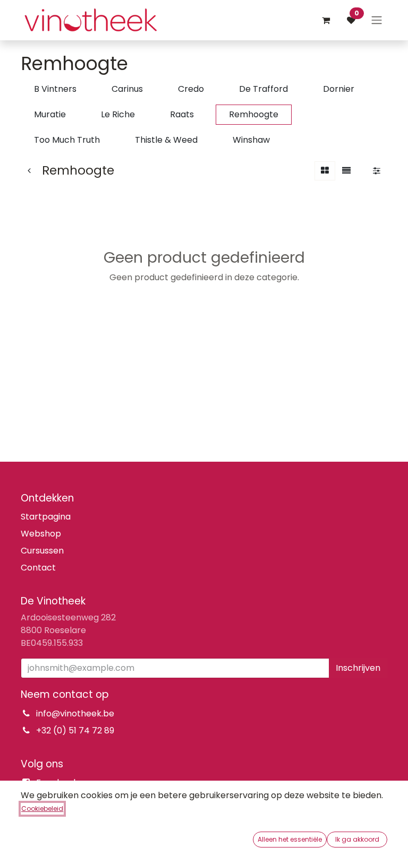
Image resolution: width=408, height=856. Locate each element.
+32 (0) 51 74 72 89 (75, 730)
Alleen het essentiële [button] (290, 839)
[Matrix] (325, 171)
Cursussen (42, 550)
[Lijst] (346, 171)
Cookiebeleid (42, 808)
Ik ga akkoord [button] (357, 839)
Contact (38, 567)
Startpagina (46, 517)
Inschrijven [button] (358, 668)
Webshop (41, 534)
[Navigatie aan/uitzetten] (376, 20)
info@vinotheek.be (75, 713)
